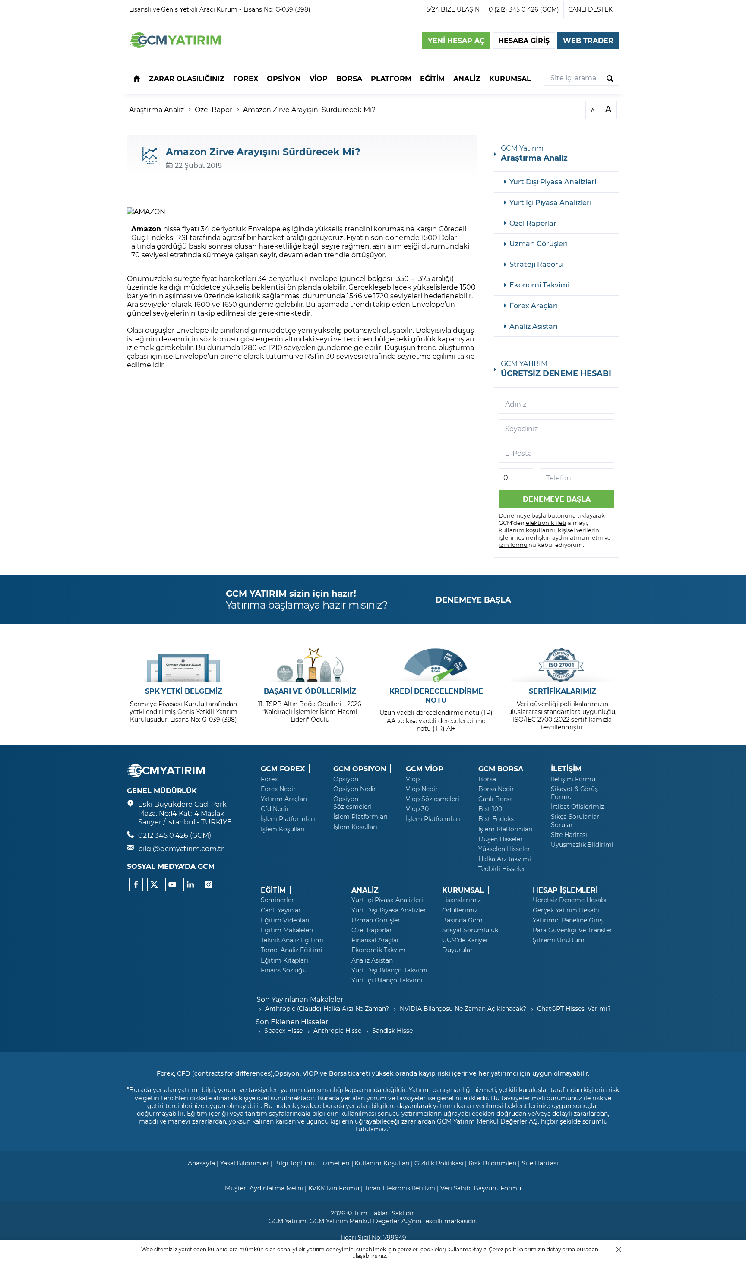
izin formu (513, 544)
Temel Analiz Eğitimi (291, 950)
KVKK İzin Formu (333, 1188)
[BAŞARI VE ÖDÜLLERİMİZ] (309, 665)
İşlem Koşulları (283, 829)
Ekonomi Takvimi (539, 284)
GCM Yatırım (288, 1221)
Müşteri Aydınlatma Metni (264, 1188)
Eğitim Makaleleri (287, 930)
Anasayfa (201, 1163)
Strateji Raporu (536, 263)
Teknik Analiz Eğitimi (292, 940)
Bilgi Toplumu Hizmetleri (312, 1163)
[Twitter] (154, 884)
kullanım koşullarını (527, 530)
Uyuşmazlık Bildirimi (582, 845)
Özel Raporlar (532, 222)
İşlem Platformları (288, 819)
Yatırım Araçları (284, 799)
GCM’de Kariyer (465, 940)
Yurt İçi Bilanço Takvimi (387, 980)
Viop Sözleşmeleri (432, 799)
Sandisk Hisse (392, 1030)
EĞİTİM (273, 890)
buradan (587, 1249)
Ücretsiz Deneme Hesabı (570, 900)
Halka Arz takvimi (504, 859)
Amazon (147, 228)
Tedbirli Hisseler (501, 869)
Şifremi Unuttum (559, 940)
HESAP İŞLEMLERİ (565, 890)
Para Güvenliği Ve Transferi (573, 930)
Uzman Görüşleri (538, 243)
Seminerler (277, 900)
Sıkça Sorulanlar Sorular (575, 820)
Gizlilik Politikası (438, 1163)
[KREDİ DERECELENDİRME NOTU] (436, 665)
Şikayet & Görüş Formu (574, 793)
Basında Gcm (462, 920)
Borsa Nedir (496, 789)
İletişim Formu (573, 779)
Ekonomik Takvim (378, 950)
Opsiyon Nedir (354, 789)
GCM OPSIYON (359, 768)
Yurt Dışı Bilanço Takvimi (389, 970)
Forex (269, 779)
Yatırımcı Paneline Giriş (568, 920)
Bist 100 (490, 809)
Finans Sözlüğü (284, 970)
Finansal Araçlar (375, 940)
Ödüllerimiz (459, 910)
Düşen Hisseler (500, 839)
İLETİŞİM (566, 768)
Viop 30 (417, 809)
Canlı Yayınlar (281, 910)
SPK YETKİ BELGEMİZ (183, 691)
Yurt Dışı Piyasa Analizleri (552, 181)
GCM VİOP (424, 768)
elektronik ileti (546, 522)
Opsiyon (345, 779)
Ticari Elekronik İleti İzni (399, 1188)
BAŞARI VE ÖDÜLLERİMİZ (310, 691)
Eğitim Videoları (285, 920)
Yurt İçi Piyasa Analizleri (550, 202)
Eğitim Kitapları (284, 960)
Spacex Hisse (283, 1030)
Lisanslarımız (461, 900)
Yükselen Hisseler (504, 849)
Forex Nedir (278, 789)
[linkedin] (190, 884)
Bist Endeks (495, 819)
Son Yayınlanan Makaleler (299, 999)
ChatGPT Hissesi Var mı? (574, 1008)
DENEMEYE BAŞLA (473, 599)
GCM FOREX (283, 768)
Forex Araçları (533, 305)
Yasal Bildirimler (244, 1163)
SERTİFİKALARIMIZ (562, 691)
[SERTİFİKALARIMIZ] (562, 665)
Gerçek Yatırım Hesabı (566, 910)
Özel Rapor (213, 109)
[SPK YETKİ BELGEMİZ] (183, 665)
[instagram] (208, 884)
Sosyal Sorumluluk (470, 930)
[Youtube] (172, 884)
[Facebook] (136, 884)
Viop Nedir (422, 789)
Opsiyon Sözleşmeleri (352, 803)
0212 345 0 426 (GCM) (174, 835)
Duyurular (457, 950)
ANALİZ (365, 890)
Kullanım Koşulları (381, 1163)
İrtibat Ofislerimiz (577, 807)
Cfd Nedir (275, 809)
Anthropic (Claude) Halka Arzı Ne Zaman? (327, 1008)
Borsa (487, 779)
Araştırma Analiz (156, 109)
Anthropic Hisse (337, 1030)
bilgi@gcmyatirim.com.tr (181, 848)
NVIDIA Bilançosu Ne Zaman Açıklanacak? (463, 1008)
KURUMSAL (463, 890)
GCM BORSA (500, 768)
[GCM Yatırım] (175, 45)
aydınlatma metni (577, 537)
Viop (413, 779)
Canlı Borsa (495, 799)
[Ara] (610, 77)
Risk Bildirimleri (492, 1163)
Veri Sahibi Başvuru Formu (480, 1188)
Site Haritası (569, 835)
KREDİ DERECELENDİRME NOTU (436, 695)
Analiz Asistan (533, 326)
